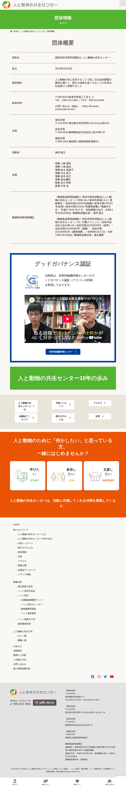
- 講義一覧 (21, 640)
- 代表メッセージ (24, 543)
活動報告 (17, 650)
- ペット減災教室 (28, 613)
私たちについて (20, 530)
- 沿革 (19, 556)
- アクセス (21, 561)
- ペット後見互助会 (25, 591)
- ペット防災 (22, 595)
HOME (16, 524)
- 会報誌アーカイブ (25, 570)
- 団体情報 (21, 552)
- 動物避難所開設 (28, 609)
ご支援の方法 (19, 659)
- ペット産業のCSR (25, 619)
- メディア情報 (23, 574)
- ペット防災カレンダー (31, 604)
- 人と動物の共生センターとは (31, 534)
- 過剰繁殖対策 (23, 624)
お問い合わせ (19, 664)
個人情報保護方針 (21, 668)
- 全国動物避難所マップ (31, 600)
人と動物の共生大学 (23, 631)
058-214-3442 (22, 704)
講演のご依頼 (19, 655)
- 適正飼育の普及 (24, 586)
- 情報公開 (21, 565)
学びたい (15, 784)
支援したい (77, 784)
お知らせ (17, 646)
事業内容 (17, 582)
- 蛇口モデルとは (24, 547)
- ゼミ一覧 (21, 636)
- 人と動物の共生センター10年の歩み (34, 538)
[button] (63, 352)
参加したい (46, 784)
